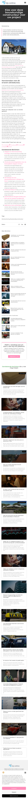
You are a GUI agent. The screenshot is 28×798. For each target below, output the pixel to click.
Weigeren (14, 792)
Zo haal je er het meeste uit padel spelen (10, 315)
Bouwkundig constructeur (16, 219)
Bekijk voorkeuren (14, 795)
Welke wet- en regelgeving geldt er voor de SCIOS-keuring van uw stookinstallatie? (18, 280)
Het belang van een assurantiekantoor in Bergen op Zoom (14, 179)
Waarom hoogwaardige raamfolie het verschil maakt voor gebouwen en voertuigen (18, 295)
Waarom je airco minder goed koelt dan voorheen (13, 712)
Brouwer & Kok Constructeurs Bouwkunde (13, 90)
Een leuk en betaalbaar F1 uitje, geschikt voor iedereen (13, 738)
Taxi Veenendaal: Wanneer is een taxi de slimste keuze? (13, 624)
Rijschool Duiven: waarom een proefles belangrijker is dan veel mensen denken (17, 309)
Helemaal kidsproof (10, 189)
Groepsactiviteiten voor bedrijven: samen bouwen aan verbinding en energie (18, 243)
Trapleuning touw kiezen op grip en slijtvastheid (12, 749)
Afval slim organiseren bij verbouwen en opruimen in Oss (13, 440)
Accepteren (14, 788)
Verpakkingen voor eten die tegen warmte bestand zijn (14, 387)
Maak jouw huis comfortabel (13, 205)
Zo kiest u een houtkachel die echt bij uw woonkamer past (13, 490)
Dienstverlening (5, 26)
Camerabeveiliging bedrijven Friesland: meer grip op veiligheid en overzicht (18, 319)
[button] (25, 772)
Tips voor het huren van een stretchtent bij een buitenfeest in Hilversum (17, 273)
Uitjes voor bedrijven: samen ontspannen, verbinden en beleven (13, 569)
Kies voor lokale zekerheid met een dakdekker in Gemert (12, 465)
